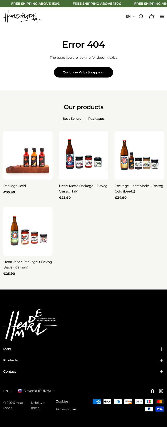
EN (128, 16)
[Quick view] (46, 140)
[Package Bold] (27, 155)
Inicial (35, 408)
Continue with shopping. (83, 72)
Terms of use (66, 409)
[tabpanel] (83, 203)
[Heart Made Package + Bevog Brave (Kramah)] (27, 231)
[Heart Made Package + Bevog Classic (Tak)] (83, 155)
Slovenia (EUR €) (37, 391)
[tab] (71, 119)
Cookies (62, 401)
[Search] (141, 16)
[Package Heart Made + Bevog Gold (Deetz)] (139, 155)
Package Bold (14, 186)
